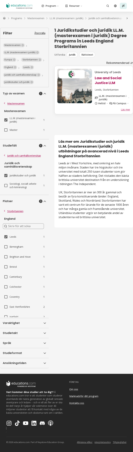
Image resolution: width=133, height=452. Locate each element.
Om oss (73, 389)
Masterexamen (16, 103)
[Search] (108, 6)
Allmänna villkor (84, 442)
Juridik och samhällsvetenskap (24, 155)
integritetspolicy (103, 442)
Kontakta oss (76, 403)
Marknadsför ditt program (83, 396)
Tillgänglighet (119, 442)
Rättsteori (87, 54)
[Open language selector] (115, 6)
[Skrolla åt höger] (127, 18)
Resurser (74, 5)
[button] (14, 45)
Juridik (72, 54)
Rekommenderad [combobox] (117, 63)
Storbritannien (15, 211)
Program (51, 5)
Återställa (39, 33)
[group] (100, 54)
